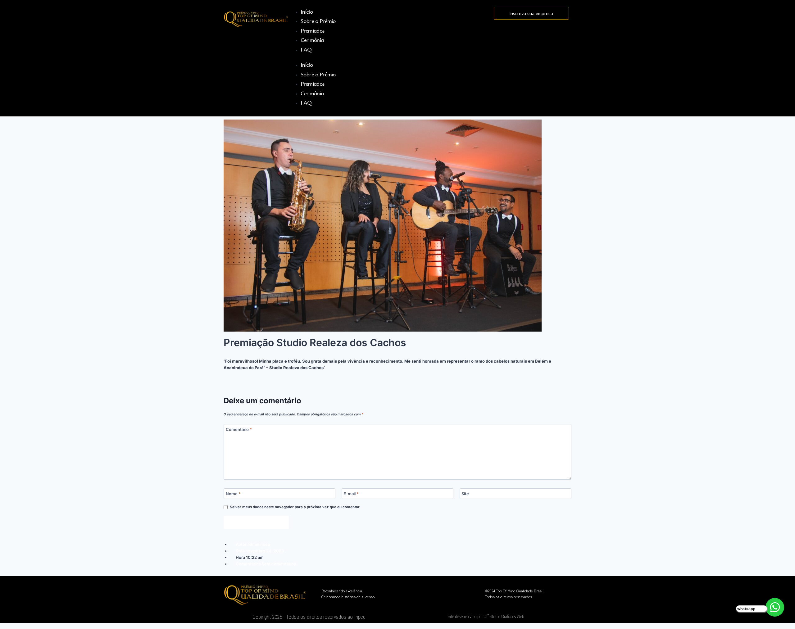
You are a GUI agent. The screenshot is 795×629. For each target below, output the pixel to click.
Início (307, 11)
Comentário (239, 429)
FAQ (306, 49)
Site (465, 493)
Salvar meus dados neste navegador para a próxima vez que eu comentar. (295, 507)
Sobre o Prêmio (318, 21)
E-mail (351, 493)
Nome (233, 493)
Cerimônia (312, 39)
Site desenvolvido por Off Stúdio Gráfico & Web (486, 616)
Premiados (313, 30)
